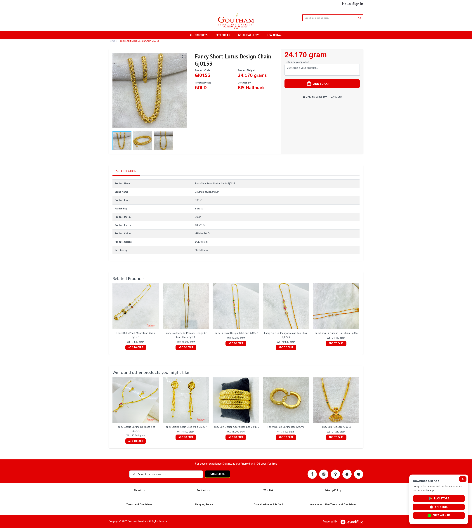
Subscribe (217, 474)
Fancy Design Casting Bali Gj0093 (286, 426)
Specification (126, 171)
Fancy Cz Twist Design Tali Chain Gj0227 (236, 333)
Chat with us (441, 515)
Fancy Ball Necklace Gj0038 (336, 426)
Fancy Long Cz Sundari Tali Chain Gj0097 (336, 333)
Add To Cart (135, 347)
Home (112, 40)
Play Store (441, 498)
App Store (441, 507)
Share (338, 97)
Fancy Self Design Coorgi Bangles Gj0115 (236, 426)
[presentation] (108, 317)
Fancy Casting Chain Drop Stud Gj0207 (186, 426)
